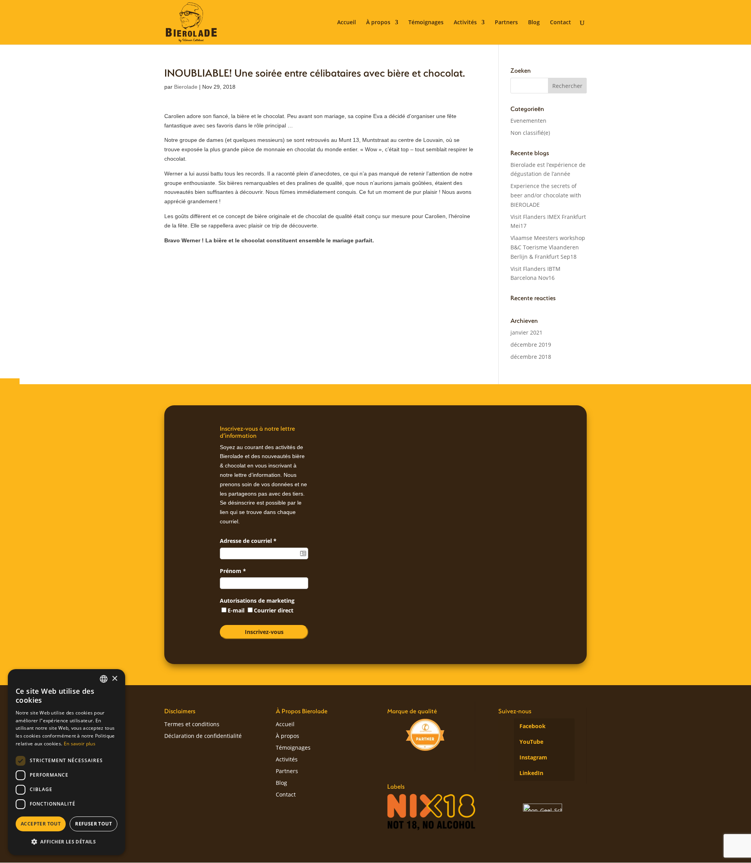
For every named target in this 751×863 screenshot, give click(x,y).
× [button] (114, 679)
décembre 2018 (530, 356)
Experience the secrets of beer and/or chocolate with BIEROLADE (545, 195)
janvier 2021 (526, 332)
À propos (378, 23)
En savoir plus (79, 743)
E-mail (237, 610)
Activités (465, 23)
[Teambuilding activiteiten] (425, 734)
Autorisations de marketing (257, 600)
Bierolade (186, 87)
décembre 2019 (530, 344)
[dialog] (66, 762)
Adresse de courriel (248, 540)
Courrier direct (273, 610)
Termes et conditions (191, 725)
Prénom (233, 571)
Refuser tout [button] (93, 823)
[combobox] (104, 679)
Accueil (346, 23)
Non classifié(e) (530, 132)
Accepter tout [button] (41, 823)
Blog (534, 23)
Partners (506, 23)
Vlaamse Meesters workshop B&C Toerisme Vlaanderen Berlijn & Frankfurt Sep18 (547, 247)
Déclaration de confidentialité (203, 736)
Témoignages (426, 23)
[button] (66, 841)
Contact (560, 23)
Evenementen (528, 120)
